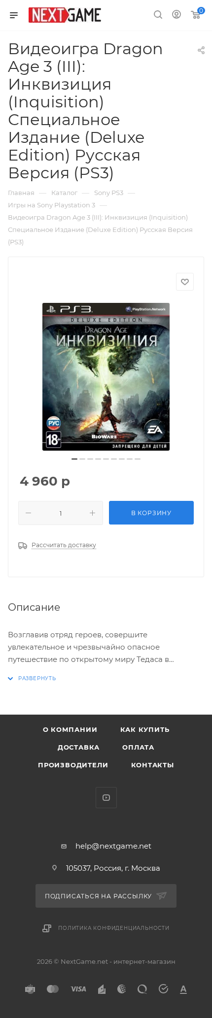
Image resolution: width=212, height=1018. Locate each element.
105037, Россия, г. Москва (113, 868)
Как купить (145, 729)
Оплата (138, 747)
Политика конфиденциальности (114, 928)
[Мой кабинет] (176, 15)
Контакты (152, 765)
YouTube (106, 797)
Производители (73, 765)
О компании (70, 729)
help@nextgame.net (113, 846)
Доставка (79, 747)
